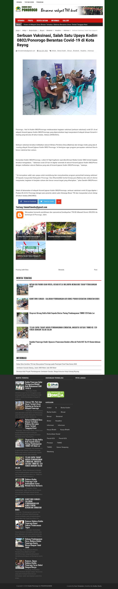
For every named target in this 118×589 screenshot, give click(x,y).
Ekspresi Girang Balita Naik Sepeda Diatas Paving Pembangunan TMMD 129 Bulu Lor (62, 313)
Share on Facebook (30, 201)
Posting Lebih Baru (22, 270)
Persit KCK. (63, 438)
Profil (30, 20)
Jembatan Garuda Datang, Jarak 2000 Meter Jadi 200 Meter (36, 368)
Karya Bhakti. (65, 429)
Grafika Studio (97, 586)
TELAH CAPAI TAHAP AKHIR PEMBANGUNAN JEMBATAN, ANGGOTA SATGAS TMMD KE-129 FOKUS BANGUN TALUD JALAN (63, 328)
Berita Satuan (42, 20)
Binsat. (49, 416)
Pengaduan (40, 2)
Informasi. (61, 425)
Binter (49, 421)
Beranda (19, 2)
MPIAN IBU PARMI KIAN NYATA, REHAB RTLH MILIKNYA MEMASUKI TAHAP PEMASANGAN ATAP (63, 285)
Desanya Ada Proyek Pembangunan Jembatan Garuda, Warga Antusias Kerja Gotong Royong (47, 371)
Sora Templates (79, 586)
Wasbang (50, 451)
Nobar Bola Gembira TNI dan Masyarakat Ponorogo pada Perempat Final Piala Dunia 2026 (46, 364)
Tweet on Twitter (49, 201)
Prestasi (50, 443)
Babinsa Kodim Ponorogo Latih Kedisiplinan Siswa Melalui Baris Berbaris (34, 482)
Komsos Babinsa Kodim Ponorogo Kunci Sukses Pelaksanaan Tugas (34, 524)
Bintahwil (76, 51)
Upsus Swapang (62, 447)
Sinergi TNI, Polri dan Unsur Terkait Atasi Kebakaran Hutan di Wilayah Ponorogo (33, 405)
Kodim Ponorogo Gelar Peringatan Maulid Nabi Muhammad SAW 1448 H (33, 385)
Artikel (54, 51)
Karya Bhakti (51, 429)
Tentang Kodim (29, 2)
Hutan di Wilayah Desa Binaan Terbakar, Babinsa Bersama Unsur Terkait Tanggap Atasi (55, 24)
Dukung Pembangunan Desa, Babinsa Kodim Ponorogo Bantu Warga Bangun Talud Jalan (33, 543)
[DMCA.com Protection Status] (55, 394)
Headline (83, 51)
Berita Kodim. (52, 412)
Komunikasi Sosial (53, 434)
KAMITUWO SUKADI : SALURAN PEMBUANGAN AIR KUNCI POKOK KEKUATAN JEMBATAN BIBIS (64, 298)
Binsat (69, 51)
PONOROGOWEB (46, 586)
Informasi (91, 51)
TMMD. (49, 447)
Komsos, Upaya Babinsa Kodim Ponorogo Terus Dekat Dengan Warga (34, 564)
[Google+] (58, 201)
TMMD (59, 443)
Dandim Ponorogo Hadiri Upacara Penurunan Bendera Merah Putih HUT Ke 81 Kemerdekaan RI (64, 342)
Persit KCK (51, 438)
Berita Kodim (61, 51)
